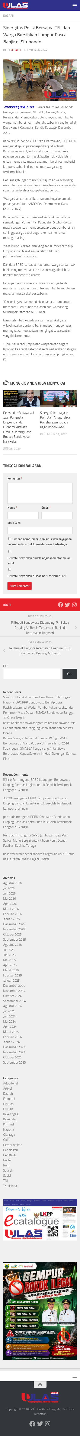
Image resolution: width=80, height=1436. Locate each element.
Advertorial (10, 1083)
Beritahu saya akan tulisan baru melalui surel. (36, 576)
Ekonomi (9, 1099)
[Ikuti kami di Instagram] (74, 604)
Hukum (8, 1109)
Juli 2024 (9, 1011)
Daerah (8, 16)
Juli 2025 (9, 950)
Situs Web (14, 523)
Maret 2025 (11, 970)
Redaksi (15, 50)
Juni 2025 (9, 955)
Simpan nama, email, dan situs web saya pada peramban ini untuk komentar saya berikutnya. (39, 541)
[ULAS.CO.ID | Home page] (19, 5)
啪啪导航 (9, 780)
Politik (7, 1160)
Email (46, 507)
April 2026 (10, 904)
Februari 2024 (12, 1037)
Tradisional (10, 1186)
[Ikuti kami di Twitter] (67, 604)
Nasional (9, 1129)
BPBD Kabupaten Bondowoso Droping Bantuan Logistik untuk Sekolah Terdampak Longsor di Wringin (37, 785)
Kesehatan (10, 1119)
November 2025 (14, 929)
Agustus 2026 (12, 883)
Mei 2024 (9, 1021)
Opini (6, 1140)
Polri (6, 1165)
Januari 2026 (11, 919)
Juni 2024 (9, 1016)
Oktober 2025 (12, 934)
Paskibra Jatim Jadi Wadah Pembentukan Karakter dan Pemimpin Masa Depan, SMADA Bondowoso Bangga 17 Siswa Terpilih (38, 713)
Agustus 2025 (12, 945)
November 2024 (14, 991)
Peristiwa (9, 1155)
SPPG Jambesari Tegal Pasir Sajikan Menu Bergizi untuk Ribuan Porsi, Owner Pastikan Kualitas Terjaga (35, 840)
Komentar (14, 478)
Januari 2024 (11, 1042)
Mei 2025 (9, 960)
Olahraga (9, 1135)
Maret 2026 (11, 909)
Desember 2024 (14, 986)
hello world (10, 854)
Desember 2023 (14, 1047)
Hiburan (8, 1104)
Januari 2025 (11, 980)
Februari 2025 (12, 975)
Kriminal (8, 1124)
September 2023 (14, 1062)
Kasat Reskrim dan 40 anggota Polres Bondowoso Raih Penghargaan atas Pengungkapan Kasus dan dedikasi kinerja (39, 728)
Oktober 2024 (12, 996)
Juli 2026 (9, 888)
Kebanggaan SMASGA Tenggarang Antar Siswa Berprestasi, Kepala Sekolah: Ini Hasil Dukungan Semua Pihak (39, 754)
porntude (9, 817)
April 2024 (10, 1027)
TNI (5, 1181)
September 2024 (14, 1001)
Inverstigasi (11, 1114)
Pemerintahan (12, 1145)
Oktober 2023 (12, 1057)
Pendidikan (10, 1150)
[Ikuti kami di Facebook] (60, 604)
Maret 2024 (11, 1032)
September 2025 (14, 939)
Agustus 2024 (12, 1006)
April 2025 (10, 965)
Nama (12, 507)
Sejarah (8, 1170)
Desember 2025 (14, 924)
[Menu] (74, 5)
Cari (5, 666)
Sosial (7, 1176)
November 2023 (14, 1052)
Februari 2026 (12, 914)
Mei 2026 (9, 898)
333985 (8, 798)
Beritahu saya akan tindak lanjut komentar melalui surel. (39, 560)
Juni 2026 (9, 893)
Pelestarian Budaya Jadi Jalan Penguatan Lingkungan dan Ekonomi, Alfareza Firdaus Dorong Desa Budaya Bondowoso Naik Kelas (18, 427)
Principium (10, 835)
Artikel (7, 1088)
